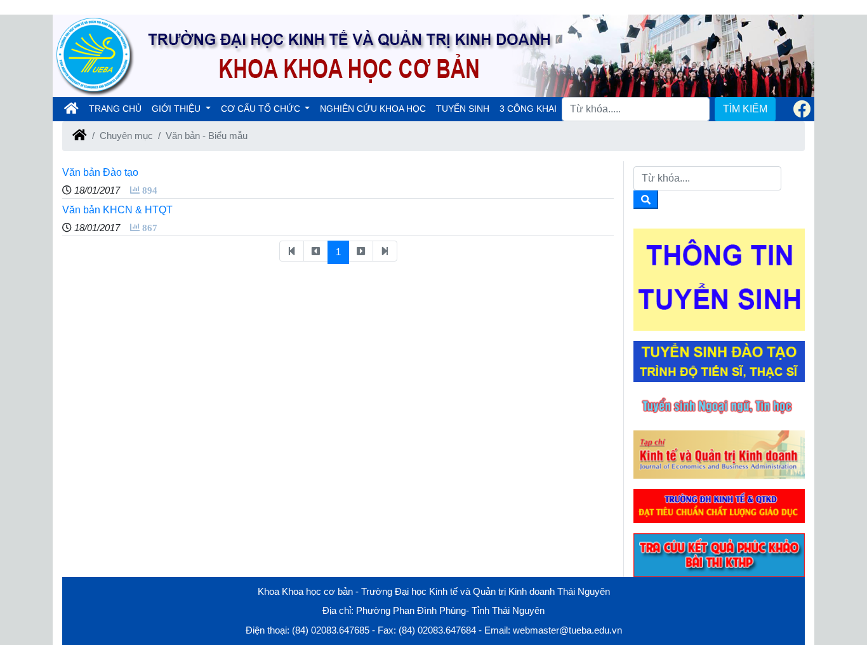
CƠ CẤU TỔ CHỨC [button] (262, 108)
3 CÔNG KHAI (528, 108)
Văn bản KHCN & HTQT (117, 209)
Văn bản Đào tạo (100, 172)
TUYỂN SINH (462, 108)
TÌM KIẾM (745, 108)
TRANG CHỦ (118, 108)
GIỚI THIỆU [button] (177, 108)
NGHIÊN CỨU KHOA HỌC (373, 108)
